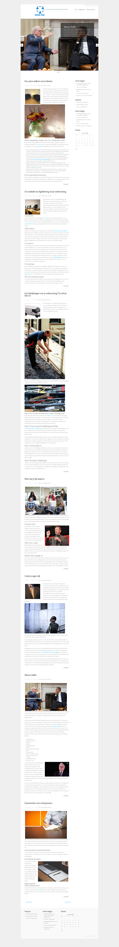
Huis (76, 9)
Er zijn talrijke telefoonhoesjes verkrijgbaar (49, 652)
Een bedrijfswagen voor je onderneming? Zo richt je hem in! (46, 294)
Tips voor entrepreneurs (45, 483)
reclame (32, 167)
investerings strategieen (55, 726)
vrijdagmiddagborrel (58, 257)
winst (31, 552)
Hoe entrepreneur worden (44, 85)
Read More (90, 41)
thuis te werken (29, 223)
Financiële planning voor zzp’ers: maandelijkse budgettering (49, 915)
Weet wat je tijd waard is (34, 479)
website (41, 889)
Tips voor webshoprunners (82, 93)
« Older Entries (29, 902)
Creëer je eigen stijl (32, 576)
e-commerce (47, 218)
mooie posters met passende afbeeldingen (40, 159)
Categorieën (81, 9)
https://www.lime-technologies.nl (60, 230)
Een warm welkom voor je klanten (38, 81)
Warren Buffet (70, 27)
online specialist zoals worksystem (34, 428)
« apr (76, 149)
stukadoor (49, 415)
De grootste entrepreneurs (44, 679)
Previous (21, 45)
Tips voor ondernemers (81, 87)
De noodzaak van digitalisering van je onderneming (45, 191)
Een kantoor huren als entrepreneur (84, 95)
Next (97, 45)
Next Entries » (68, 902)
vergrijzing (27, 274)
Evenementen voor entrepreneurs (38, 803)
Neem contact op (91, 9)
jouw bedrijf (38, 146)
